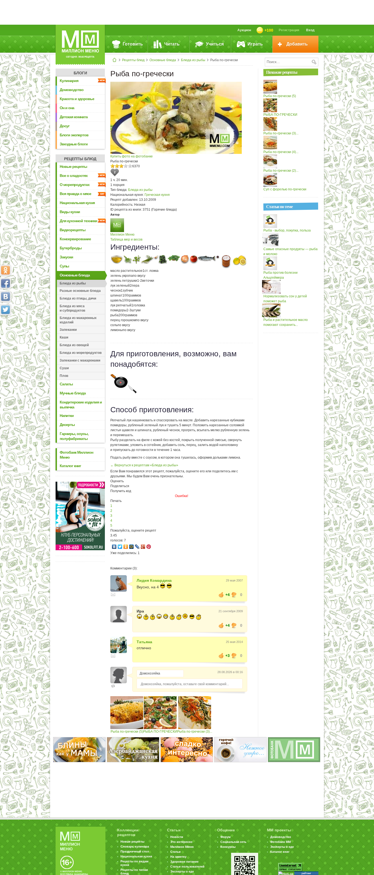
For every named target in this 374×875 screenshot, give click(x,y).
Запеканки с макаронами (80, 360)
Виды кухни (70, 212)
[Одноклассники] (126, 546)
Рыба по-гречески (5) (127, 731)
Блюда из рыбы (193, 60)
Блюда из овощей (74, 345)
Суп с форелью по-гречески (284, 189)
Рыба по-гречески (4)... (280, 152)
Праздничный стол (134, 851)
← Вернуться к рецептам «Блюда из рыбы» (144, 465)
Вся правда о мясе (75, 193)
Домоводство (72, 90)
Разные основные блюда (80, 291)
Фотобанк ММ (280, 841)
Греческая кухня (157, 195)
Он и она (67, 108)
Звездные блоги (74, 144)
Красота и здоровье (77, 99)
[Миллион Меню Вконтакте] (5, 296)
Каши (64, 337)
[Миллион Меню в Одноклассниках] (5, 270)
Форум (225, 837)
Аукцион (244, 30)
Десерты (67, 424)
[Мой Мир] (131, 546)
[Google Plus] (143, 546)
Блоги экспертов (74, 135)
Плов (64, 376)
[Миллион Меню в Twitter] (5, 309)
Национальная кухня (77, 203)
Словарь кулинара (134, 846)
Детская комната (74, 117)
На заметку (178, 856)
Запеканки (68, 330)
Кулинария (69, 80)
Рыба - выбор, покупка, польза (287, 230)
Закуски (66, 257)
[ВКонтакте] (114, 546)
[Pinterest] (149, 546)
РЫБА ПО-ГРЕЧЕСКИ (160, 731)
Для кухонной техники (78, 221)
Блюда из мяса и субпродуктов (72, 308)
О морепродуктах (75, 184)
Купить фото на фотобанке (131, 156)
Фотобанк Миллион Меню (76, 454)
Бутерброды (71, 248)
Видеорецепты (72, 230)
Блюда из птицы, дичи (78, 298)
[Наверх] (5, 333)
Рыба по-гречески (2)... (280, 171)
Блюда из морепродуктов (81, 353)
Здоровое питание (184, 861)
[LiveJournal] (137, 546)
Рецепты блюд (133, 60)
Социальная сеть (233, 841)
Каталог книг (70, 466)
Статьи (175, 851)
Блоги (80, 73)
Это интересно (181, 841)
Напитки (67, 415)
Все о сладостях (74, 175)
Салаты (66, 384)
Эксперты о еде (182, 871)
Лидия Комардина (154, 580)
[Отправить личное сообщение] (113, 594)
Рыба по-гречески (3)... (194, 731)
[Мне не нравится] (234, 594)
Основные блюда (162, 60)
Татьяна (144, 642)
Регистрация (289, 30)
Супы (64, 266)
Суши (64, 368)
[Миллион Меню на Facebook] (5, 283)
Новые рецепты (73, 166)
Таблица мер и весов (126, 239)
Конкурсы (227, 846)
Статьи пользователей (187, 866)
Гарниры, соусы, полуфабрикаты (74, 436)
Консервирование (75, 239)
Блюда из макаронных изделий (78, 320)
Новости (176, 837)
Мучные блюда (73, 393)
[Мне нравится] (221, 594)
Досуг (65, 126)
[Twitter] (120, 546)
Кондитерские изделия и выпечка (81, 404)
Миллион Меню (122, 234)
